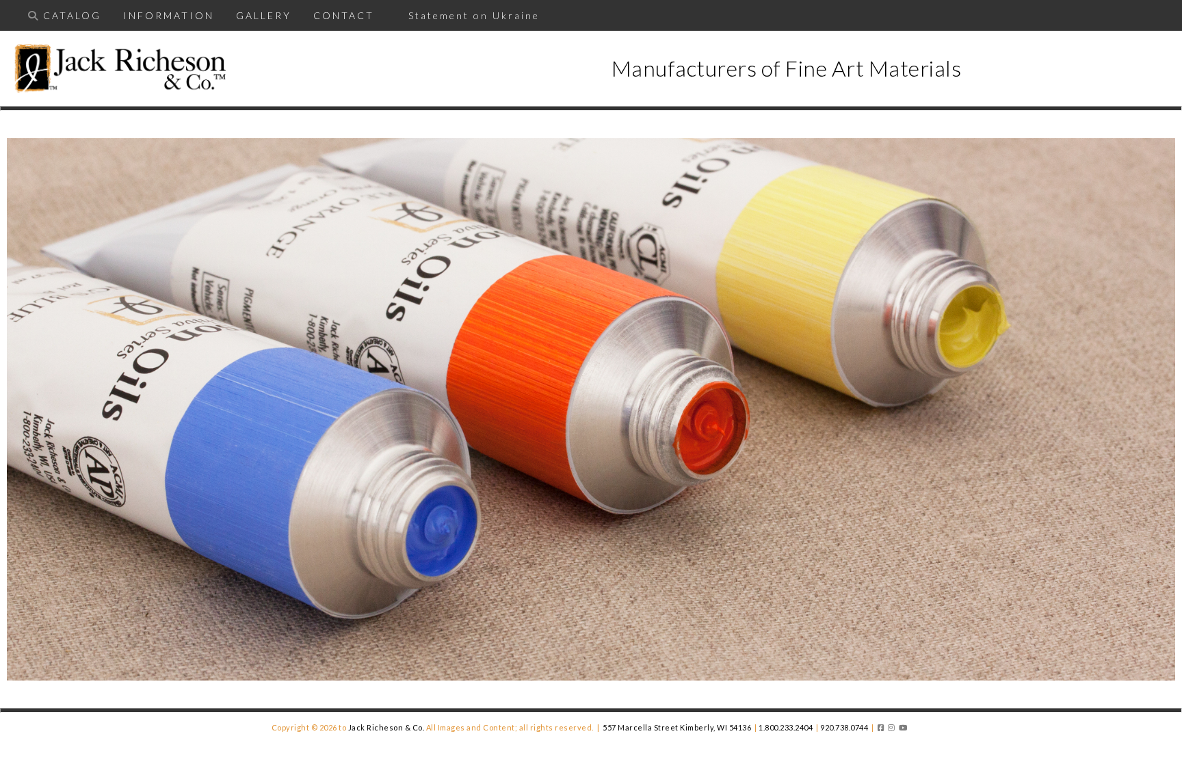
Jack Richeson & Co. (386, 727)
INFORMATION (168, 15)
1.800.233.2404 (786, 727)
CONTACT (343, 15)
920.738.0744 (844, 727)
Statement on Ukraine (468, 15)
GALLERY (263, 15)
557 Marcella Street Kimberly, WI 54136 (677, 727)
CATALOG (72, 15)
